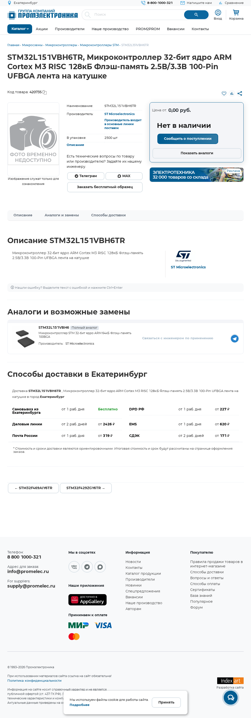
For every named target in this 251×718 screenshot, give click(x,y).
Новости (133, 562)
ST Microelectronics (119, 114)
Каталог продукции (143, 573)
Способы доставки (108, 215)
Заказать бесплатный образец (105, 187)
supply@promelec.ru (31, 586)
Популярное (201, 601)
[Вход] (218, 13)
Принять (166, 702)
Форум (196, 607)
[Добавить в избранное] (224, 93)
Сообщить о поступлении (188, 139)
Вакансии (134, 597)
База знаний (201, 596)
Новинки (134, 585)
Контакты (134, 568)
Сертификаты (202, 590)
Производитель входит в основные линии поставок (122, 124)
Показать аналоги (197, 153)
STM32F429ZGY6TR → (85, 488)
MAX (126, 176)
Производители (140, 579)
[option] (33, 139)
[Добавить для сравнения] (231, 93)
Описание (75, 145)
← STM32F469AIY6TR (33, 488)
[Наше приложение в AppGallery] (95, 600)
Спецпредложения (143, 591)
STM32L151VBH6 (67, 327)
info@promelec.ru (28, 572)
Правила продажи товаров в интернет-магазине (216, 564)
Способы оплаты (205, 584)
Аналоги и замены (62, 215)
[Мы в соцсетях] (74, 567)
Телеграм (88, 176)
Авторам (133, 609)
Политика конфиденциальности (34, 680)
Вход (218, 18)
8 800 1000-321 (24, 557)
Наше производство (144, 603)
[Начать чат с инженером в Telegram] (234, 338)
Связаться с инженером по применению (177, 338)
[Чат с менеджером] (231, 698)
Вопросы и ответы (207, 578)
